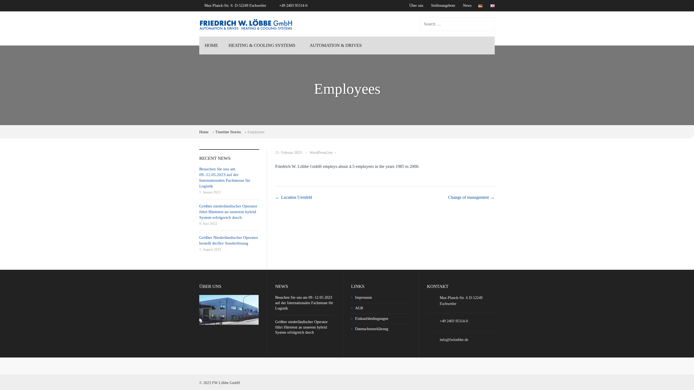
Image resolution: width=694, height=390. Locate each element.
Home (203, 132)
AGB (359, 308)
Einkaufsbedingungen (371, 319)
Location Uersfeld (296, 197)
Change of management (468, 197)
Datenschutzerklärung (371, 329)
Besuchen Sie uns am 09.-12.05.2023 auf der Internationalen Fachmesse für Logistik (304, 302)
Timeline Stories (228, 132)
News (467, 6)
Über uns (416, 6)
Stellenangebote (443, 6)
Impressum (363, 297)
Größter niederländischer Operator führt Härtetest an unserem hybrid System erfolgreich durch (228, 212)
